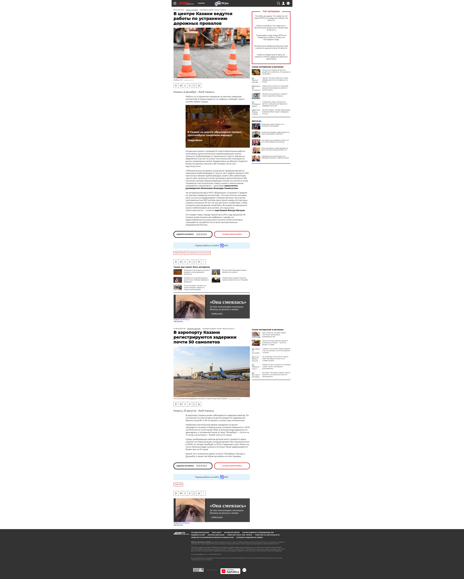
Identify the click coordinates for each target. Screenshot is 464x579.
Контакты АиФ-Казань (216, 535)
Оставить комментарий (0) (232, 234)
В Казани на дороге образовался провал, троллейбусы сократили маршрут (215, 134)
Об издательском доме (200, 532)
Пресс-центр (216, 532)
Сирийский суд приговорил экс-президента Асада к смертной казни (275, 157)
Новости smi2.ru (182, 319)
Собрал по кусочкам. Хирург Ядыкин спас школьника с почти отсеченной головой (276, 350)
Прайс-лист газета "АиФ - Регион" (239, 535)
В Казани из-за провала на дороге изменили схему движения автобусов (197, 272)
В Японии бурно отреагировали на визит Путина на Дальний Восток (274, 149)
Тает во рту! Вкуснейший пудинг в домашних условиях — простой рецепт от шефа (275, 342)
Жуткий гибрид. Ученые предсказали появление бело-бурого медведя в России (276, 112)
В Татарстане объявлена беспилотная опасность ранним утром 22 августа (271, 47)
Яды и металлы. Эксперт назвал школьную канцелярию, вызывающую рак (274, 335)
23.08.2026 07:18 (179, 329)
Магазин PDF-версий (231, 532)
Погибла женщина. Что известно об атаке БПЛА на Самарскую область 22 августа (271, 18)
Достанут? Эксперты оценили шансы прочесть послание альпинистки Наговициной (276, 374)
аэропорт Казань (234, 398)
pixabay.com (188, 80)
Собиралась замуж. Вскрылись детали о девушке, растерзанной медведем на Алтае (274, 104)
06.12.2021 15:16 (179, 10)
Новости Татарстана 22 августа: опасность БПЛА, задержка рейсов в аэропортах (271, 57)
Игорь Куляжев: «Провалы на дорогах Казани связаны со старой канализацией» (195, 287)
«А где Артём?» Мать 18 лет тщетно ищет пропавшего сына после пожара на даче (275, 358)
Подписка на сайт (198, 535)
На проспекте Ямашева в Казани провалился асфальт (234, 271)
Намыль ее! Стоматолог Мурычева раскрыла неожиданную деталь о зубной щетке (275, 88)
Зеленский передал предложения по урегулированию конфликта (275, 133)
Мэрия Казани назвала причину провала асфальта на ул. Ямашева (235, 279)
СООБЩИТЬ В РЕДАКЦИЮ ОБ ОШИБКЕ (249, 537)
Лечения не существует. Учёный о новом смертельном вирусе (274, 95)
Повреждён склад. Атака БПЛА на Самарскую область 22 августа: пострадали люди (271, 37)
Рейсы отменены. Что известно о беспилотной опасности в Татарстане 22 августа (271, 28)
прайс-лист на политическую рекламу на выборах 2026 (212, 537)
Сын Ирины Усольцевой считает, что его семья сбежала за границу (275, 141)
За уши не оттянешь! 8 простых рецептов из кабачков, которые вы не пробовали (276, 72)
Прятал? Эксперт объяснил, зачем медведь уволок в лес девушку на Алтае (275, 80)
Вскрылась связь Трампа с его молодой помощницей (272, 125)
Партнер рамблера (212, 570)
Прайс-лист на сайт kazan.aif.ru (267, 535)
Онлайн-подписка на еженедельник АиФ (258, 532)
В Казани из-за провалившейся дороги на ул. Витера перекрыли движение (196, 280)
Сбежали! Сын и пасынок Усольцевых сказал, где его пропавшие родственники (276, 366)
